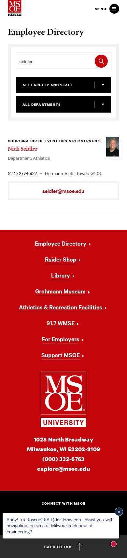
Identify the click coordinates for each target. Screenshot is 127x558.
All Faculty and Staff (47, 85)
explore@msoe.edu (63, 468)
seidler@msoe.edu (63, 190)
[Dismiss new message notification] (119, 512)
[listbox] (63, 85)
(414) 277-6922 (22, 173)
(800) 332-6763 (63, 459)
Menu (100, 9)
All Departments (41, 104)
